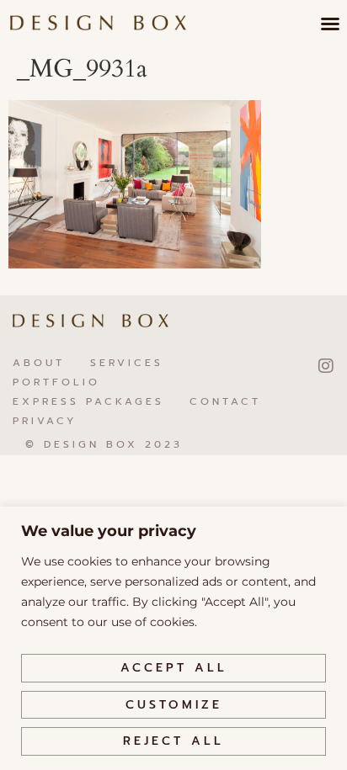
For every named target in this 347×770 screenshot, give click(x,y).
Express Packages (88, 401)
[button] (330, 23)
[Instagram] (326, 366)
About (39, 362)
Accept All (173, 668)
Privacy (45, 420)
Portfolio (56, 382)
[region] (173, 638)
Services (126, 362)
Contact (225, 401)
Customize (173, 705)
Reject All (173, 741)
